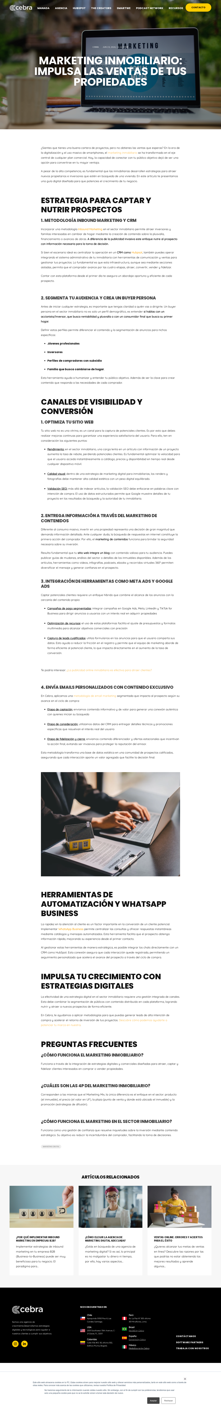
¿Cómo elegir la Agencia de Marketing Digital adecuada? (105, 1239)
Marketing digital (51, 1146)
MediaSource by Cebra (139, 1348)
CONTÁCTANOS (186, 1336)
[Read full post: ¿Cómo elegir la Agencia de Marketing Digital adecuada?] (111, 1207)
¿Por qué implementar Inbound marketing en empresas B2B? (38, 1239)
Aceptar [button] (153, 1400)
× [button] (185, 1377)
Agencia (61, 8)
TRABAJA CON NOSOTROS (192, 1348)
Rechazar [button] (168, 1400)
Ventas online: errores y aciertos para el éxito (178, 1239)
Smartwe (124, 8)
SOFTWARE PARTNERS (189, 1342)
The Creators (101, 8)
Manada (43, 8)
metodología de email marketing (95, 695)
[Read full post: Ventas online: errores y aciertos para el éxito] (179, 1207)
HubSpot (79, 8)
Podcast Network (149, 8)
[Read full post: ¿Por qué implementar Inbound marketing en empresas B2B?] (41, 1207)
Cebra (96, 47)
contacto (198, 7)
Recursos (176, 8)
